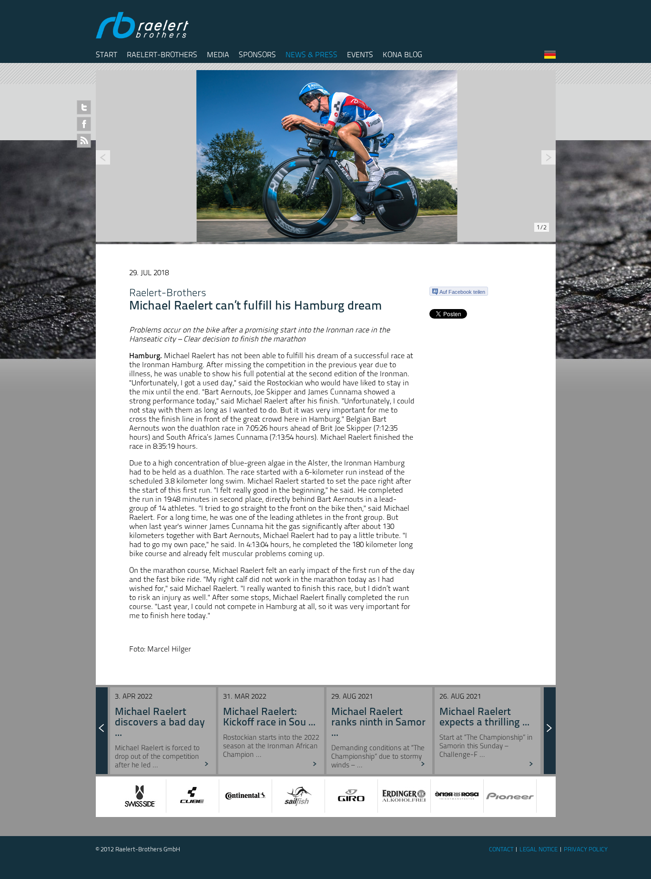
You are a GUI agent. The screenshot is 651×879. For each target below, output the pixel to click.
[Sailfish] (261, 796)
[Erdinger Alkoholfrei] (366, 796)
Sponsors (257, 54)
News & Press (311, 54)
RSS (84, 141)
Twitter (84, 107)
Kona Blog (402, 54)
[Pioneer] (472, 796)
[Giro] (313, 796)
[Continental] (208, 796)
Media (218, 54)
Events (360, 54)
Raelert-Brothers (162, 54)
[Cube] (155, 796)
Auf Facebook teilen (462, 292)
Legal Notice (538, 849)
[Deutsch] (550, 56)
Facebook (84, 124)
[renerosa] (419, 796)
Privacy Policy (586, 849)
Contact (501, 849)
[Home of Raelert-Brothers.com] (143, 36)
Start (106, 54)
